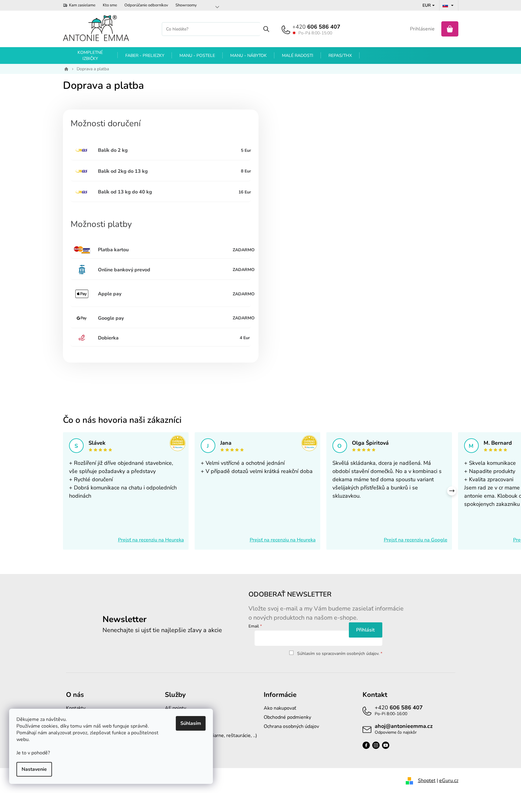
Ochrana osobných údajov (291, 726)
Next (451, 491)
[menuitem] (90, 55)
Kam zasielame (82, 5)
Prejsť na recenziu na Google (415, 540)
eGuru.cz (448, 780)
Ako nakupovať (280, 708)
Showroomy (186, 5)
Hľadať (266, 29)
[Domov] (65, 69)
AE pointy (175, 708)
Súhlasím (190, 723)
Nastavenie (34, 769)
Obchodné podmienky (287, 717)
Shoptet (427, 780)
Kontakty (75, 708)
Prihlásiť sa (365, 630)
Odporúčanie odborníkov (146, 5)
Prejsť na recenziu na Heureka (151, 540)
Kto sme (110, 5)
